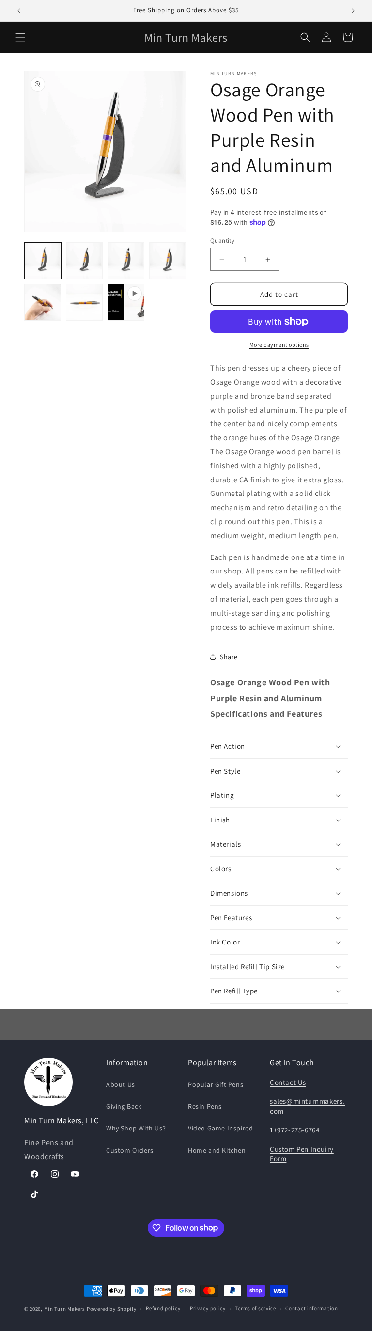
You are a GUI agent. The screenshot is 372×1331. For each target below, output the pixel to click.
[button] (20, 37)
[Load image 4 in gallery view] (167, 260)
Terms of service (255, 1308)
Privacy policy (208, 1308)
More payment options (279, 344)
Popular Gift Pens (215, 1084)
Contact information (311, 1308)
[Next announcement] (353, 10)
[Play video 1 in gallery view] (126, 302)
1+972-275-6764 (294, 1129)
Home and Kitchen (217, 1150)
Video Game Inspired (220, 1128)
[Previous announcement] (19, 10)
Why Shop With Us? (136, 1128)
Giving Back (124, 1106)
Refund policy (163, 1308)
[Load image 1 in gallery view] (42, 260)
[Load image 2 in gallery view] (84, 260)
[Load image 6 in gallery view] (84, 302)
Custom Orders (130, 1150)
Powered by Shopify (112, 1308)
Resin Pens (205, 1106)
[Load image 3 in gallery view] (126, 260)
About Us (120, 1084)
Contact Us (288, 1082)
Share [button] (229, 656)
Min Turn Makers (65, 1308)
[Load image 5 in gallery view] (42, 302)
